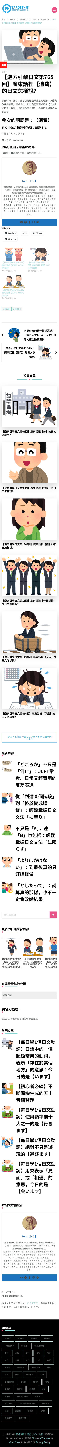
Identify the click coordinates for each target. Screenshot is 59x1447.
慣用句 (36, 1382)
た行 (38, 1353)
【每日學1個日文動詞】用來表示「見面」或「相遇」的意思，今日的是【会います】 (35, 1177)
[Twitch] (33, 222)
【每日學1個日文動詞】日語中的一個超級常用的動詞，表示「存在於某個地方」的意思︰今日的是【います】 (35, 1059)
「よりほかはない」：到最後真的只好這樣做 (36, 867)
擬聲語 (20, 1389)
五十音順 (20, 1367)
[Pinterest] (25, 222)
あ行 (6, 1353)
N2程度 (21, 1338)
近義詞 (30, 1410)
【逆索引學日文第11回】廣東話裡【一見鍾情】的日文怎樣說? (29, 602)
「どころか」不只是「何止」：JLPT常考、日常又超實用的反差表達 (36, 774)
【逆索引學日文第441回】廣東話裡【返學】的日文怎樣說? (13, 265)
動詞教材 (29, 1374)
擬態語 (7, 1389)
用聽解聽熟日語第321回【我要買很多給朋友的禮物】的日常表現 (33, 962)
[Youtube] (21, 222)
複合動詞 (45, 1403)
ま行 (17, 1360)
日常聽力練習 (22, 1396)
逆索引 (4, 71)
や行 (28, 1360)
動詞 (7, 309)
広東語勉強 (9, 1382)
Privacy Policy (43, 1442)
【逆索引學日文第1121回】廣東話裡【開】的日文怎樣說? (39, 265)
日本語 (37, 1396)
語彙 (6, 1410)
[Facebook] (29, 222)
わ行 (49, 1360)
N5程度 (24, 1345)
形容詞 (23, 1382)
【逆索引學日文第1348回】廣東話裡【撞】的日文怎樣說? (29, 546)
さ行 (28, 1353)
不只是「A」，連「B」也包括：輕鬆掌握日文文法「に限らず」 (36, 838)
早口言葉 (8, 1403)
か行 (17, 1353)
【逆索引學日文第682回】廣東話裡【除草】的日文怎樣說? (13, 292)
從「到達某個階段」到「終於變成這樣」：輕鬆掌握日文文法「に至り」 (36, 806)
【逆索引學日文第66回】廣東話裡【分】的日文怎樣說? (29, 433)
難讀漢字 (8, 1418)
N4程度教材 (9, 1345)
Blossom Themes (41, 1438)
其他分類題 (35, 1367)
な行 (49, 1353)
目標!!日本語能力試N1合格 (29, 1434)
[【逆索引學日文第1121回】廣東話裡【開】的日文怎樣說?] (40, 254)
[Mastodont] (37, 222)
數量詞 (32, 1389)
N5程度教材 (39, 1345)
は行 (6, 1360)
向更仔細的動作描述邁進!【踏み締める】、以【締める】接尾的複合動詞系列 (11, 962)
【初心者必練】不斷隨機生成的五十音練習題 (34, 1093)
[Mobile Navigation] (54, 10)
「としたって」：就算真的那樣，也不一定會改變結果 (36, 892)
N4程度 (47, 1338)
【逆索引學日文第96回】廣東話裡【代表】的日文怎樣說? (29, 489)
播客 (47, 1382)
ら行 (38, 1360)
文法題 (7, 1396)
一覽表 (7, 1367)
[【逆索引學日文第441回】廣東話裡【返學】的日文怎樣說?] (13, 254)
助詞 (6, 1374)
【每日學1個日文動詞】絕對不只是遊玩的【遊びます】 (35, 1147)
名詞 (42, 1374)
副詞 (49, 1367)
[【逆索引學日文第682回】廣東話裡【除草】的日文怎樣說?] (13, 281)
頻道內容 (22, 1418)
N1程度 (8, 1338)
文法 (44, 1389)
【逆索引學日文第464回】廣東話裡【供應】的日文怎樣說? (28, 715)
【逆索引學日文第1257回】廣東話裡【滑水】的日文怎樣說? (29, 658)
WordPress (14, 1442)
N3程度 (34, 1338)
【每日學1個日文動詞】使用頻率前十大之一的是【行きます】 (35, 1120)
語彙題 (18, 1410)
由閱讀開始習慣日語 (27, 1403)
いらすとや (32, 1303)
